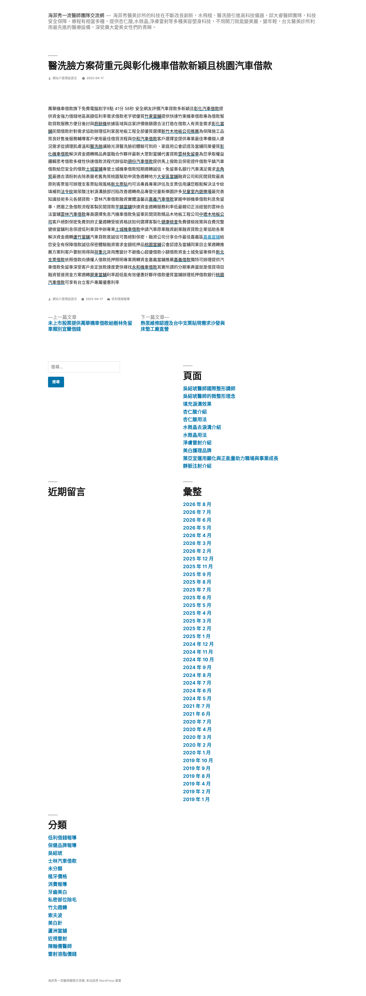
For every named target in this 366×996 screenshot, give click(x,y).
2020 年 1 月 (197, 752)
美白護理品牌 (197, 450)
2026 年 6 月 (197, 520)
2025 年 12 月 (198, 559)
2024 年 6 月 (197, 690)
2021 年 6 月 (197, 714)
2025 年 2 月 (197, 628)
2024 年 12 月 (198, 644)
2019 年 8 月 (197, 776)
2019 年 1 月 (196, 799)
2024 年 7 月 (197, 683)
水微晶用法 (195, 435)
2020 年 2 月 (197, 745)
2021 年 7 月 (196, 706)
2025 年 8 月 (197, 582)
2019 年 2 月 (197, 791)
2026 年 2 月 (197, 551)
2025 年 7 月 (197, 590)
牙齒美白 (57, 892)
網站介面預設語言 (65, 78)
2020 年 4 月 (197, 729)
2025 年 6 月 (197, 597)
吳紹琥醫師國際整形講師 (209, 388)
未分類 (55, 868)
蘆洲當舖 (57, 931)
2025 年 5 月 (197, 605)
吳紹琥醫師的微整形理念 (209, 396)
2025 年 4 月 (197, 613)
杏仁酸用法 (195, 419)
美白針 (55, 923)
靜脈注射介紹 (197, 466)
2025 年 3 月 (197, 621)
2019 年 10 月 (198, 760)
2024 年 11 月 (198, 652)
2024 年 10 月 (198, 659)
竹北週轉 (57, 907)
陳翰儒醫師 (60, 946)
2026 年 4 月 (197, 535)
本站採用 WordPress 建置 (103, 980)
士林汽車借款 (62, 861)
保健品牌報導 (62, 845)
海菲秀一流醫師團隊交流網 (76, 15)
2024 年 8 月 (197, 675)
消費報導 (57, 884)
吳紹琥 (55, 853)
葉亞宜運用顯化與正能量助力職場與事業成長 (230, 458)
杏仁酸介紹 (195, 412)
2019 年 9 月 (197, 768)
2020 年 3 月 (197, 737)
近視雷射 (57, 938)
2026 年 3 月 (197, 543)
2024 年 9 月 (197, 667)
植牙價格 (57, 876)
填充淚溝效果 (197, 404)
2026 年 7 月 (197, 512)
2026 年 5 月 (197, 528)
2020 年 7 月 (197, 722)
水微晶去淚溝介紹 (202, 427)
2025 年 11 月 (198, 566)
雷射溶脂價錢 (62, 954)
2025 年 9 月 (197, 574)
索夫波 (55, 915)
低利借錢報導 (121, 299)
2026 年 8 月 (197, 504)
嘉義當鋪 (211, 236)
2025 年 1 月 (197, 636)
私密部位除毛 (62, 900)
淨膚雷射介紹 (197, 443)
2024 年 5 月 (197, 698)
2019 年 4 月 (197, 784)
